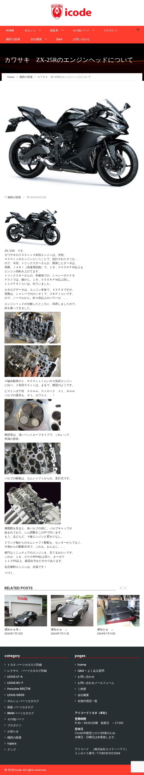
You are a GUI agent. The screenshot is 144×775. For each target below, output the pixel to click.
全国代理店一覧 (87, 701)
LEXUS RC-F (15, 683)
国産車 (54, 30)
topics (11, 743)
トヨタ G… (105, 629)
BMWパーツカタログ (20, 713)
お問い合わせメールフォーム (96, 683)
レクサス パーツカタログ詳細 (27, 671)
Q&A (59, 39)
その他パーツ (80, 30)
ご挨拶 (82, 689)
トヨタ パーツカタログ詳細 (24, 665)
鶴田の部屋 (13, 39)
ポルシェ (30, 30)
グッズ (11, 749)
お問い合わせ (81, 39)
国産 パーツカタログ (20, 707)
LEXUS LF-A (14, 677)
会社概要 (36, 39)
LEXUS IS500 (15, 695)
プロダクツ (110, 30)
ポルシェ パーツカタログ (23, 701)
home (10, 30)
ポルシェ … (12, 629)
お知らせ (13, 731)
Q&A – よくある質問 (91, 671)
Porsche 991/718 (18, 689)
